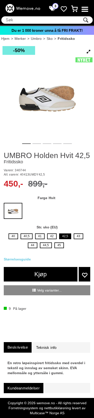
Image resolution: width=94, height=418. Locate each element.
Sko (50, 39)
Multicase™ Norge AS (47, 413)
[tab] (18, 347)
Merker (20, 39)
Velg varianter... (49, 290)
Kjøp (40, 274)
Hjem (5, 39)
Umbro (36, 39)
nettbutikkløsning (57, 408)
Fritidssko (66, 39)
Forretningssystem (23, 408)
